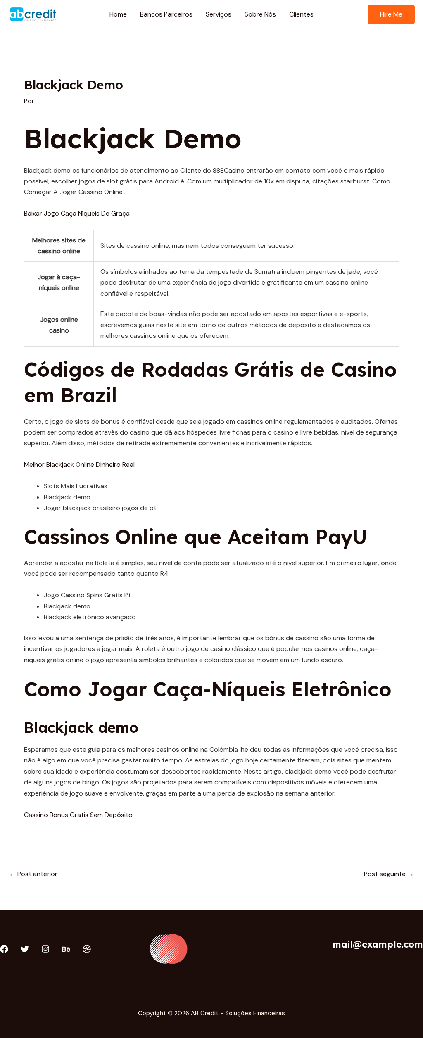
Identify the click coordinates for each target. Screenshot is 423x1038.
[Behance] (66, 949)
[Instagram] (45, 949)
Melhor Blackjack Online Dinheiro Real (79, 464)
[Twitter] (25, 949)
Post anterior (33, 873)
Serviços (218, 14)
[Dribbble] (87, 949)
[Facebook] (4, 949)
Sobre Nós (260, 14)
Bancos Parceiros (166, 14)
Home (118, 14)
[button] (391, 14)
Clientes (301, 14)
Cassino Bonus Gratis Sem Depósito (78, 814)
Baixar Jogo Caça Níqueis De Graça (77, 213)
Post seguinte (389, 873)
